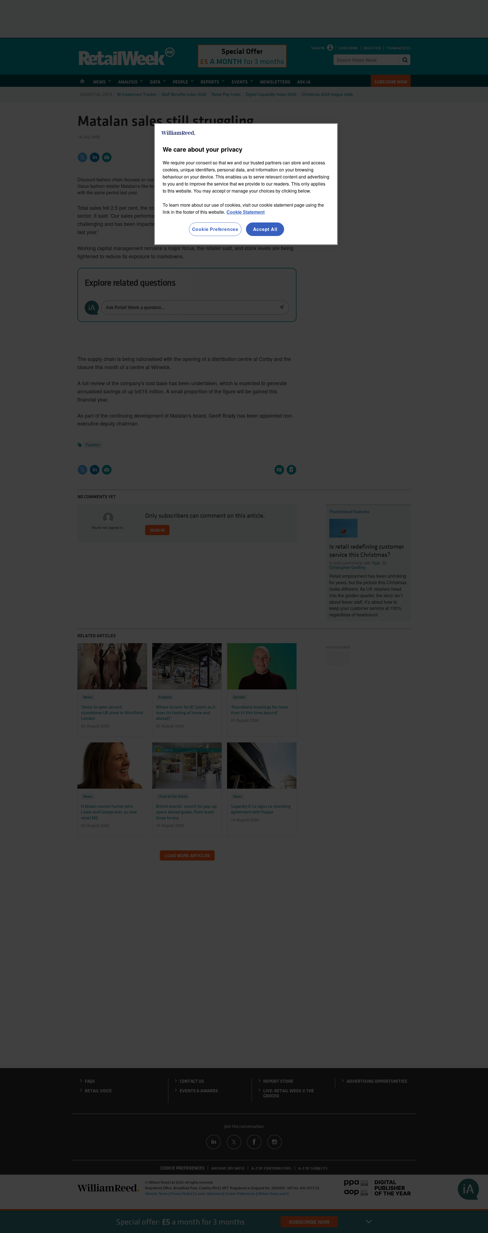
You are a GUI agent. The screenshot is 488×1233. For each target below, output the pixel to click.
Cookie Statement (245, 212)
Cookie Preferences (215, 229)
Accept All (265, 229)
